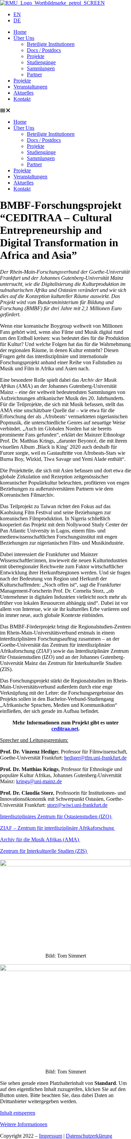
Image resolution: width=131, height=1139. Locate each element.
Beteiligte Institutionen (51, 44)
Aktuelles (23, 93)
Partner (34, 74)
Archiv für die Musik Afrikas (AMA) (40, 839)
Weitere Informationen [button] (23, 1124)
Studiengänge (41, 62)
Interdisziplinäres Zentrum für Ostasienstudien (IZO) (56, 816)
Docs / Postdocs (44, 50)
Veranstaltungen (30, 87)
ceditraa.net (64, 729)
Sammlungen (41, 68)
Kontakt (22, 99)
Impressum (50, 1136)
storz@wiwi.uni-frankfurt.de (77, 805)
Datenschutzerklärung (89, 1136)
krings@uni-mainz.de (39, 781)
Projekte (35, 56)
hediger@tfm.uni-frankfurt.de (95, 758)
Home (20, 32)
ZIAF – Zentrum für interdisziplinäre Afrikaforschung (57, 828)
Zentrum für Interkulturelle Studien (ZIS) (44, 851)
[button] (65, 110)
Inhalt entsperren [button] (17, 1113)
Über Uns (23, 38)
